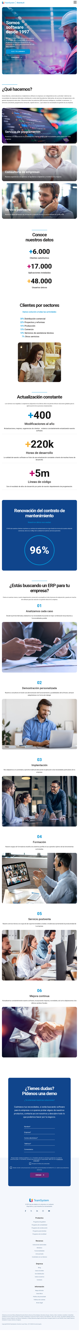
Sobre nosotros (39, 1277)
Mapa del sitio (39, 1290)
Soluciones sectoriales (39, 1244)
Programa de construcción (39, 1228)
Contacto (39, 1280)
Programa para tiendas (39, 1231)
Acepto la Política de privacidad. (41, 1163)
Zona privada (39, 1254)
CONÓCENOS (15, 57)
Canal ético (39, 1293)
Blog (39, 1267)
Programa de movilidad (39, 1234)
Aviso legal (39, 1302)
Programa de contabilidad (39, 1225)
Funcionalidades (39, 1251)
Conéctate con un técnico (39, 1257)
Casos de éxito (39, 1270)
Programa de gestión (39, 1222)
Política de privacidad (39, 1296)
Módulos (39, 1248)
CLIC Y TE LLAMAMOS (18, 51)
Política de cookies (39, 1299)
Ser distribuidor (39, 1273)
